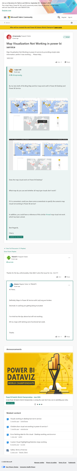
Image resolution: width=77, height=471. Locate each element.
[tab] (38, 404)
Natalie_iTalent (23, 452)
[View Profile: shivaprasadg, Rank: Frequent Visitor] (9, 37)
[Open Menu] (71, 22)
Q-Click (23, 445)
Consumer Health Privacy (27, 467)
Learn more (58, 27)
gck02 (20, 437)
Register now (6, 10)
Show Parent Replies (10, 251)
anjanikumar (24, 429)
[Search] (59, 17)
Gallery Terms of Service (18, 450)
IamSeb (10, 262)
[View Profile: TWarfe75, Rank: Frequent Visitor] (9, 258)
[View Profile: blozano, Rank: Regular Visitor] (11, 285)
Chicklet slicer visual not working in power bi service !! (29, 426)
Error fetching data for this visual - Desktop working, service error (33, 434)
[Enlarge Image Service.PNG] (38, 154)
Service (8, 22)
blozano (16, 284)
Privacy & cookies (51, 462)
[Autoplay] (35, 404)
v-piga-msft (17, 70)
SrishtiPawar (24, 421)
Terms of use (62, 462)
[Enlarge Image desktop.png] (38, 114)
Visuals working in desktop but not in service (25, 419)
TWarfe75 (14, 257)
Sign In (70, 17)
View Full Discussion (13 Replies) (16, 248)
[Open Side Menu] (5, 17)
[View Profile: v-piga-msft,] (11, 71)
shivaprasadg (17, 36)
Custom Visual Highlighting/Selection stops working (28, 442)
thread (48, 214)
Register (64, 17)
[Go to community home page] (20, 17)
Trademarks (71, 462)
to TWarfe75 (32, 284)
